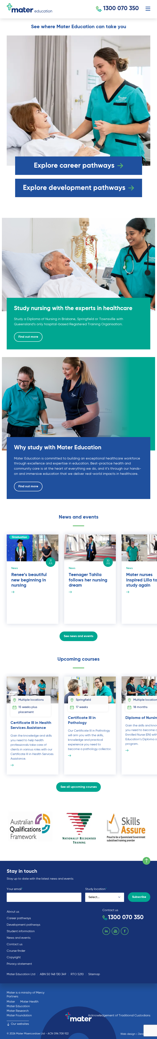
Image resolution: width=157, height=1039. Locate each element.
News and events (18, 937)
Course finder (16, 951)
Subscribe (139, 897)
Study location (96, 889)
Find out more (28, 336)
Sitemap (94, 974)
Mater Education (18, 1006)
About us (13, 911)
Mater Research (18, 1011)
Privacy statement (19, 964)
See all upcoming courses (79, 787)
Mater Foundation (19, 1015)
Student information (21, 931)
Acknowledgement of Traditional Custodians (119, 1015)
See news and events (78, 636)
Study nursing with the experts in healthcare (74, 308)
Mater (11, 1001)
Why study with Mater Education (58, 448)
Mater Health (29, 1001)
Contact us (14, 944)
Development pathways (23, 924)
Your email (15, 889)
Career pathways (19, 918)
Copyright (14, 957)
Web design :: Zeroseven (135, 1034)
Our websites (20, 1024)
